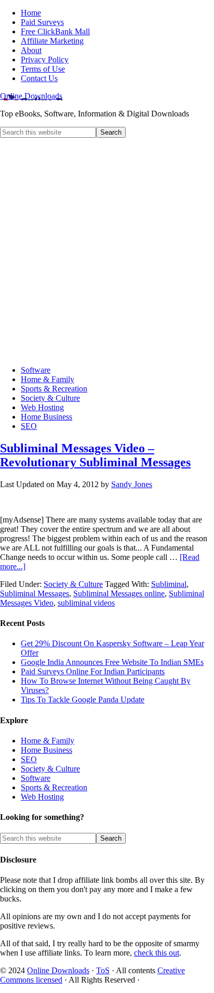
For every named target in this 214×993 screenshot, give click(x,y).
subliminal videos (86, 602)
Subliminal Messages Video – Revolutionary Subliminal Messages (95, 455)
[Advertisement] (107, 250)
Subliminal (168, 584)
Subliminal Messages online (119, 593)
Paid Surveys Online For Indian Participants (93, 671)
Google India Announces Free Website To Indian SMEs (112, 662)
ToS (103, 970)
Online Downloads (31, 96)
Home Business (46, 750)
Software (35, 778)
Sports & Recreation (54, 787)
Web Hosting (42, 796)
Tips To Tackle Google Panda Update (82, 699)
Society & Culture (73, 584)
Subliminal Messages (34, 593)
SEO (29, 759)
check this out (156, 952)
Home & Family (47, 740)
